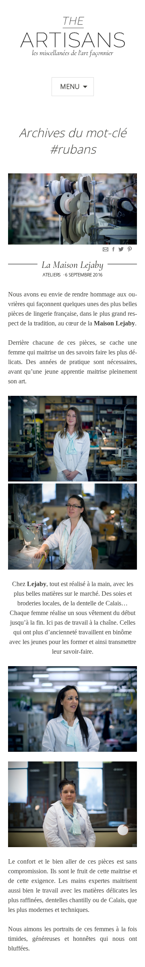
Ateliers (51, 275)
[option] (72, 209)
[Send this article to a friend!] (106, 249)
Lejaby (36, 583)
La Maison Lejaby (72, 265)
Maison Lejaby (114, 323)
